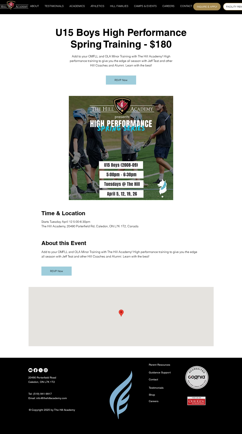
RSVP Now (121, 80)
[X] (41, 370)
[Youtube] (30, 370)
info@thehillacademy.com (51, 398)
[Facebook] (35, 370)
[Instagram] (46, 370)
